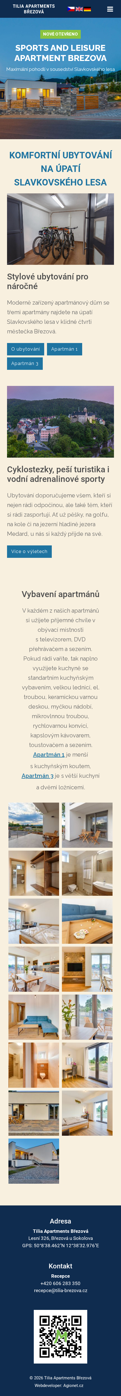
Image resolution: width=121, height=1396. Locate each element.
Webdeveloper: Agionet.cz (59, 1385)
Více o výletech (29, 551)
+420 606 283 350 (60, 1283)
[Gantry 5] (33, 9)
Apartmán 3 (25, 363)
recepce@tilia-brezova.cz (60, 1290)
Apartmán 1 (64, 349)
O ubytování (25, 349)
